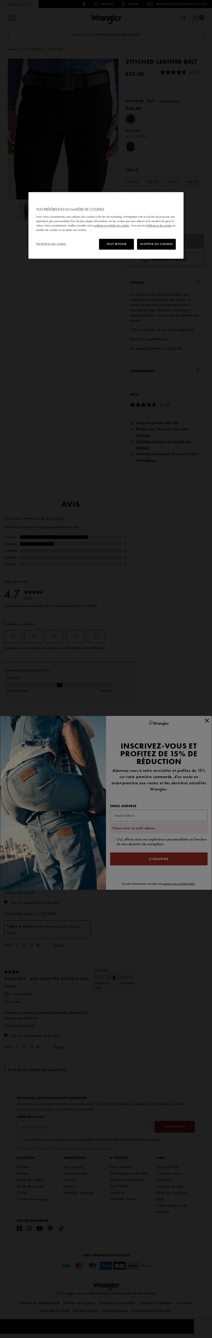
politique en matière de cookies (111, 225)
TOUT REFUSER (117, 244)
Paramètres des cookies (51, 244)
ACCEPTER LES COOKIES (156, 244)
